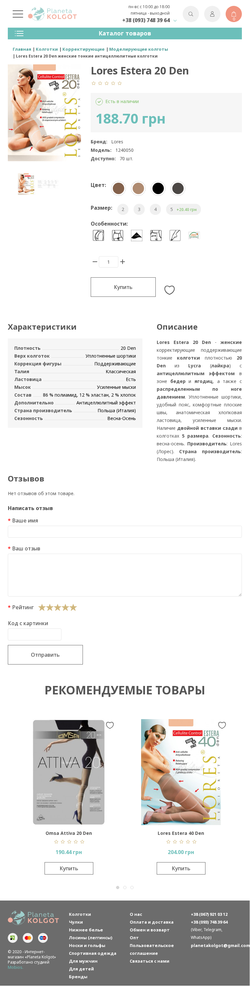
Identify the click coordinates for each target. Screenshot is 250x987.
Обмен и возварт (150, 930)
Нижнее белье (86, 930)
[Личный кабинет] (212, 14)
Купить (123, 287)
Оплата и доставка (152, 922)
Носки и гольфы (87, 945)
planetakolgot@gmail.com (216, 945)
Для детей (81, 969)
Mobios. (15, 967)
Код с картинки (28, 623)
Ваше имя (25, 520)
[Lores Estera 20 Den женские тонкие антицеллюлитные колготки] (26, 184)
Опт (134, 938)
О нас (136, 914)
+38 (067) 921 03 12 (209, 914)
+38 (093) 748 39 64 (146, 20)
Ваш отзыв (26, 548)
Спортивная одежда (92, 953)
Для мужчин (83, 961)
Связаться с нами (149, 961)
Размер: (101, 207)
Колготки (80, 914)
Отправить (45, 654)
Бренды (78, 977)
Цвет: (98, 185)
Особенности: (109, 223)
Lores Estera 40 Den (85, 833)
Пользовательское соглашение (152, 949)
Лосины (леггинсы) (90, 938)
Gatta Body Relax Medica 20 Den (197, 833)
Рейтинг (23, 607)
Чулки (76, 922)
